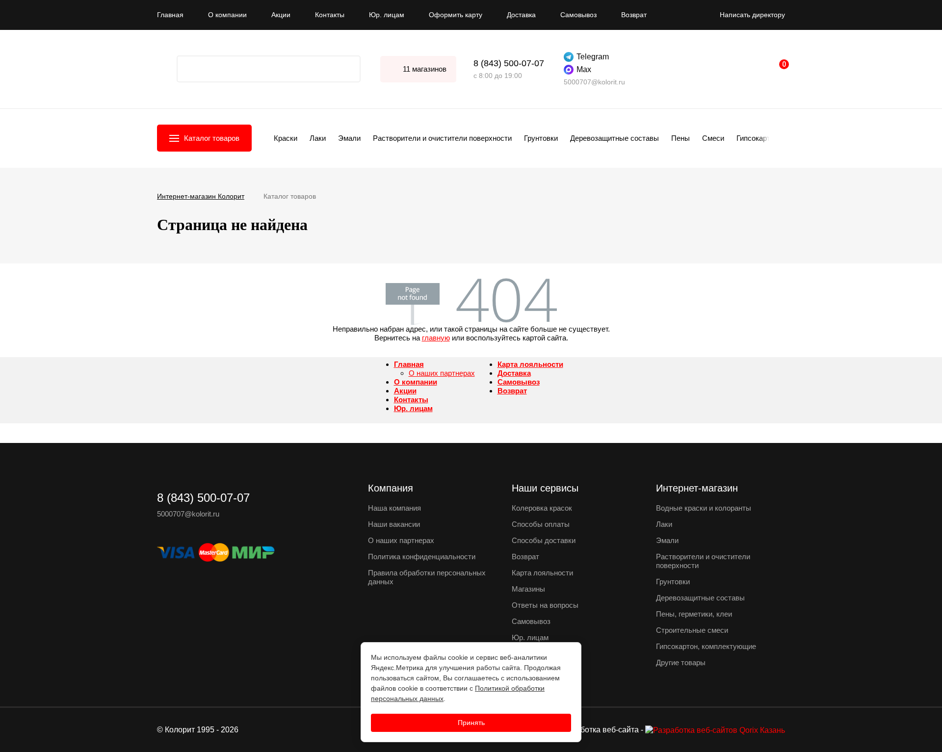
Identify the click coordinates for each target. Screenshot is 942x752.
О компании (227, 15)
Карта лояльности (530, 364)
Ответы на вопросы (545, 605)
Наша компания (394, 508)
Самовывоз (578, 15)
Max (583, 69)
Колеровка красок (542, 508)
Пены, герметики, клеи (694, 614)
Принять (471, 722)
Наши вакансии (394, 524)
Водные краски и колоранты (703, 508)
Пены (680, 138)
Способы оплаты (541, 524)
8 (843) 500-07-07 (508, 63)
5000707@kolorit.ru (594, 82)
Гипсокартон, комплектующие (706, 646)
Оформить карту (455, 15)
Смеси (713, 138)
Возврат (634, 15)
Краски (285, 138)
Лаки (318, 138)
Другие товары (681, 662)
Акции (280, 15)
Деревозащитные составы (614, 138)
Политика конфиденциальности (421, 556)
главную (436, 338)
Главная (170, 15)
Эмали (349, 138)
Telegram (592, 56)
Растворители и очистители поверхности (442, 138)
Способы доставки (544, 540)
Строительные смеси (692, 630)
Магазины (528, 589)
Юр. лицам (386, 15)
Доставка (521, 15)
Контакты (329, 15)
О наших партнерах (442, 373)
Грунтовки (541, 138)
